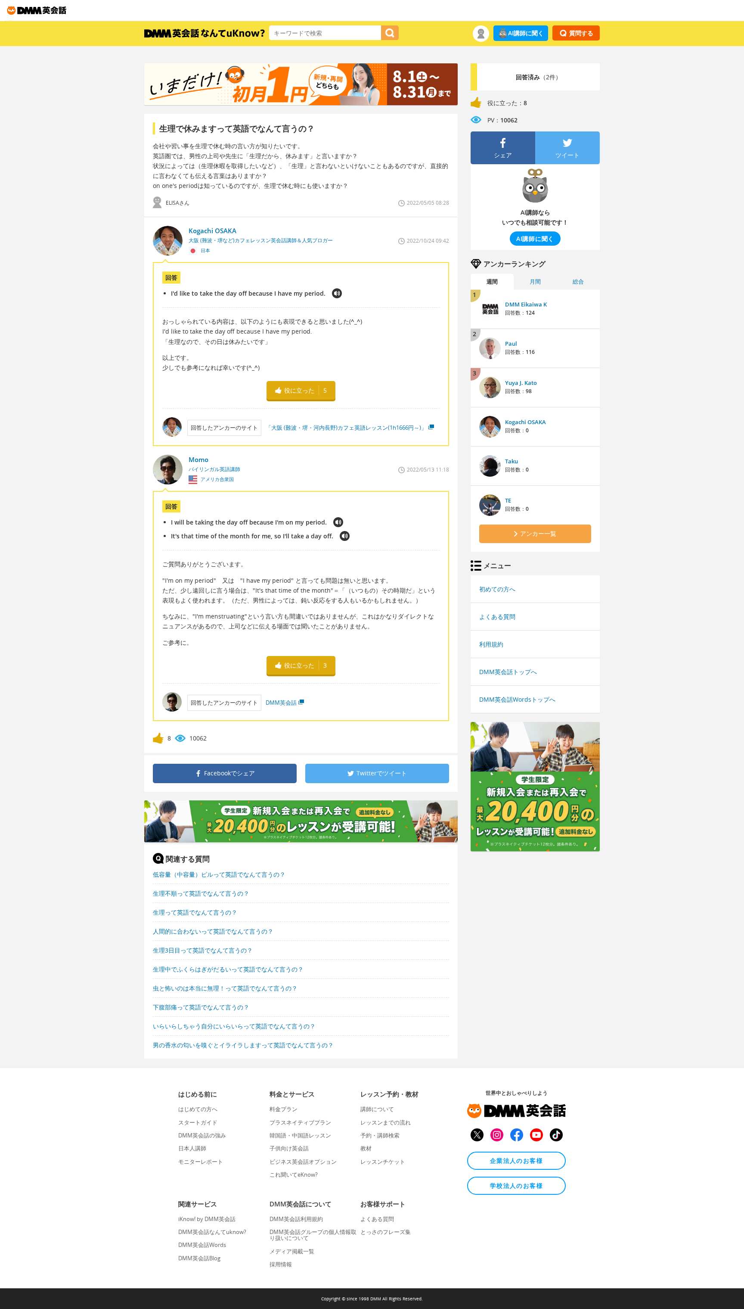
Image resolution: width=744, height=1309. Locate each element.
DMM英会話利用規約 (296, 1219)
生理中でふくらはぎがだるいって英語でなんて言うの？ (228, 969)
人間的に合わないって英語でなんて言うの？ (213, 931)
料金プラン (284, 1109)
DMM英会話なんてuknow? (212, 1232)
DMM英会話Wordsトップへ (517, 699)
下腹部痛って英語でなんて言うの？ (201, 1007)
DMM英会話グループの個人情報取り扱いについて (313, 1235)
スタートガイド (197, 1122)
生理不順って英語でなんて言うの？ (201, 893)
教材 (366, 1148)
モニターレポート (200, 1161)
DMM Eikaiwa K (526, 304)
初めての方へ (497, 589)
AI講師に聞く (526, 33)
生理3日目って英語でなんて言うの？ (203, 950)
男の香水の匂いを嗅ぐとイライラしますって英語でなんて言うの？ (243, 1045)
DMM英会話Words (202, 1245)
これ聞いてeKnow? (294, 1174)
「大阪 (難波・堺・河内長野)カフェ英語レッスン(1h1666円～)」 (346, 427)
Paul (511, 343)
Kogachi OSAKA (525, 422)
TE (508, 500)
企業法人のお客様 (516, 1160)
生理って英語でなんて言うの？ (195, 912)
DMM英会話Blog (199, 1258)
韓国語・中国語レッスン (300, 1135)
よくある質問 (497, 616)
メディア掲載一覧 (292, 1251)
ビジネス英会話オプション (303, 1161)
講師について (377, 1109)
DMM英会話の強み (202, 1135)
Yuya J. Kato (521, 383)
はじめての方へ (197, 1109)
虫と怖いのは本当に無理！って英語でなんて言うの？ (225, 988)
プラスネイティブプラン (300, 1122)
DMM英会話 (281, 702)
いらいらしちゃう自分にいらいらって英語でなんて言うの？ (234, 1026)
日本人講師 (192, 1148)
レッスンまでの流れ (385, 1122)
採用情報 (281, 1264)
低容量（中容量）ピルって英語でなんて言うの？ (219, 874)
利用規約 (491, 644)
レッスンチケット (382, 1161)
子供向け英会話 (289, 1148)
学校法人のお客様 (516, 1185)
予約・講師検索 (380, 1135)
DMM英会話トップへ (508, 672)
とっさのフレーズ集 (385, 1232)
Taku (511, 461)
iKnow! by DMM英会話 (207, 1219)
